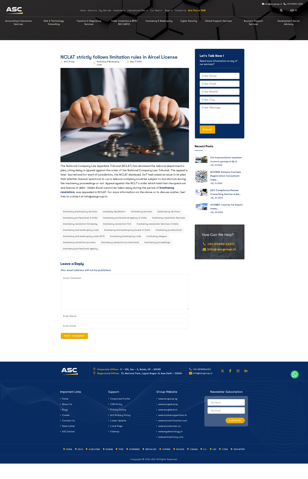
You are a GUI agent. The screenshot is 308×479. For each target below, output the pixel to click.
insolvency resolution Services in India (157, 224)
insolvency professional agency (80, 248)
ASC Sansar (68, 431)
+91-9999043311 (202, 369)
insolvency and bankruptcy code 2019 (84, 236)
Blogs (167, 10)
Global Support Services (218, 21)
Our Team (155, 10)
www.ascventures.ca (169, 426)
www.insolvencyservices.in (172, 415)
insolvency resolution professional (120, 242)
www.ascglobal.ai (167, 409)
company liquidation (114, 211)
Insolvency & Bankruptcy (159, 21)
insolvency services (141, 211)
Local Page (116, 426)
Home (83, 10)
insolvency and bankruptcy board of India (127, 230)
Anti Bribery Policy (120, 415)
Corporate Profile (120, 398)
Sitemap (114, 431)
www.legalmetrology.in (170, 431)
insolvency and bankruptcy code (81, 230)
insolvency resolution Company (80, 224)
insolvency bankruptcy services (80, 211)
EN (296, 10)
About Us (92, 10)
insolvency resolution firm (117, 224)
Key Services (105, 10)
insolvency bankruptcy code (125, 236)
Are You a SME (197, 10)
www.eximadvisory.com (170, 437)
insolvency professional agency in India (124, 217)
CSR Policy (116, 404)
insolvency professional (169, 230)
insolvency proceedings (157, 242)
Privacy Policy (118, 409)
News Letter (68, 426)
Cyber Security (188, 21)
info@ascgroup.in (273, 4)
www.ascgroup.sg (167, 398)
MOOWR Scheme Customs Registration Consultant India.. (225, 176)
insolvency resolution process (79, 242)
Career (66, 415)
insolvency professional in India (80, 217)
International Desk (137, 10)
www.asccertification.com (172, 420)
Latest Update (118, 420)
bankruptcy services (169, 211)
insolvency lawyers (156, 236)
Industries (118, 10)
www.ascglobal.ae (168, 404)
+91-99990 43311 (294, 4)
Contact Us (180, 10)
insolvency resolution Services (168, 217)
